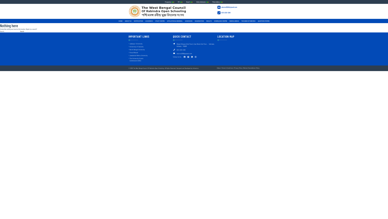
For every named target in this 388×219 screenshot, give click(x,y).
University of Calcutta (136, 47)
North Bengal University (137, 49)
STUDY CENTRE (160, 21)
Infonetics (196, 68)
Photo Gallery (216, 2)
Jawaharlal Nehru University (139, 55)
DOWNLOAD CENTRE (220, 21)
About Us (128, 21)
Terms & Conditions (227, 68)
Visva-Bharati (134, 52)
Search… (2, 31)
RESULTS (209, 21)
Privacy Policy (238, 68)
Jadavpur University (136, 44)
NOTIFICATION (138, 21)
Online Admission (201, 2)
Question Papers (263, 21)
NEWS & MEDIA (234, 21)
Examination (199, 21)
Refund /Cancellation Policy (251, 68)
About (219, 68)
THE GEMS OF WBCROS (248, 21)
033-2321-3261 (226, 12)
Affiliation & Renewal (175, 21)
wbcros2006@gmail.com (229, 7)
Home (120, 21)
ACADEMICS (149, 21)
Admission (188, 21)
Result (188, 2)
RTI (179, 2)
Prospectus (168, 2)
